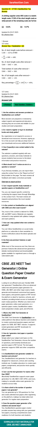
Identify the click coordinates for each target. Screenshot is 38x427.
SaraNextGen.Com (19, 2)
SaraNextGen (26, 317)
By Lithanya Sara (7, 35)
